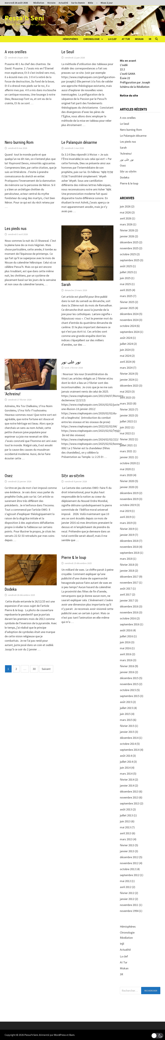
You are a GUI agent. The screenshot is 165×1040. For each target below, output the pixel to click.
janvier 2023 (127, 415)
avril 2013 (125, 833)
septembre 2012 (129, 875)
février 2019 (127, 529)
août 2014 (126, 755)
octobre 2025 (128, 254)
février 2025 (127, 302)
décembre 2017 (129, 576)
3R (150, 38)
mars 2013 (126, 839)
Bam (71, 1034)
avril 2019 (125, 517)
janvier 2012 (127, 899)
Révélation (38, 2)
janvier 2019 (127, 535)
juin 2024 (125, 350)
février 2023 (127, 409)
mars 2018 (126, 558)
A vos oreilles (15, 52)
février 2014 (127, 779)
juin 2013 (125, 821)
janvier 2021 (127, 457)
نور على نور (71, 362)
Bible (90, 2)
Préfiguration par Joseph (135, 82)
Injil (122, 943)
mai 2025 (125, 284)
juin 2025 (125, 278)
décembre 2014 (129, 738)
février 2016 (127, 666)
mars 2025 (126, 296)
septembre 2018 (129, 553)
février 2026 (127, 230)
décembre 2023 (129, 385)
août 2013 (126, 809)
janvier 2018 (127, 570)
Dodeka (11, 589)
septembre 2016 (129, 624)
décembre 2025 (129, 242)
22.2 (122, 69)
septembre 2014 (129, 750)
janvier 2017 (127, 600)
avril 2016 (125, 654)
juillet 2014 (126, 761)
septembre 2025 (129, 260)
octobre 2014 (128, 744)
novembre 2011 (129, 905)
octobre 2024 (128, 326)
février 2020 (127, 481)
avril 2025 (125, 290)
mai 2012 (125, 881)
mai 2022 (125, 433)
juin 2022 (125, 427)
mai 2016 (125, 648)
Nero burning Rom (19, 142)
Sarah (66, 284)
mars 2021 (126, 451)
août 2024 (126, 338)
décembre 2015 (129, 678)
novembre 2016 (129, 612)
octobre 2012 (128, 869)
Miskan (139, 38)
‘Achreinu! (12, 394)
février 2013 (127, 845)
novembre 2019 (129, 499)
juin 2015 (125, 714)
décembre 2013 (129, 791)
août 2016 (126, 630)
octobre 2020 (128, 463)
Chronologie (91, 38)
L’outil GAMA (127, 74)
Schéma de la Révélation (134, 87)
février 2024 (127, 373)
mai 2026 (125, 212)
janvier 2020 (127, 487)
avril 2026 (125, 218)
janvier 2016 (127, 672)
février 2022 (127, 439)
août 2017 (126, 588)
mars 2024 (126, 367)
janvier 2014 (127, 785)
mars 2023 (126, 403)
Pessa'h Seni (24, 17)
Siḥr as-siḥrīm (72, 475)
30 (34, 669)
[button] (157, 1035)
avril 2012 (125, 887)
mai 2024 (125, 356)
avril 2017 (125, 594)
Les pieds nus (15, 228)
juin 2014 (125, 767)
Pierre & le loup (73, 557)
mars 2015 (126, 720)
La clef (112, 38)
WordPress (60, 1034)
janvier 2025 (127, 308)
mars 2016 (126, 660)
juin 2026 (125, 206)
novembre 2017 (129, 582)
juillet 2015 (126, 708)
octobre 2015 (128, 690)
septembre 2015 (129, 696)
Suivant (46, 669)
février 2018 (127, 564)
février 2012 (127, 893)
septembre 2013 (129, 803)
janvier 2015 (127, 732)
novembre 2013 (129, 797)
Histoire (51, 2)
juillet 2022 (126, 421)
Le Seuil (67, 52)
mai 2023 (125, 391)
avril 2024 (125, 361)
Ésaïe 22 (125, 78)
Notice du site (129, 95)
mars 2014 (126, 773)
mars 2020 (126, 475)
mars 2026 (126, 224)
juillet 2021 (126, 445)
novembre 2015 (129, 684)
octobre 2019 (128, 505)
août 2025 (126, 266)
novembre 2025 (129, 248)
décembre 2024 (129, 314)
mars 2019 (126, 523)
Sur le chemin (78, 2)
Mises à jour (107, 2)
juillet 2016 (126, 636)
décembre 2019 (129, 493)
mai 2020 (125, 469)
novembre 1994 (129, 911)
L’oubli (124, 65)
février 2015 (127, 726)
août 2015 (126, 702)
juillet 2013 (126, 815)
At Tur (126, 38)
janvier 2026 (127, 236)
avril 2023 (125, 397)
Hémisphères (70, 38)
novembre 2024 (129, 320)
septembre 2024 (129, 332)
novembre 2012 (129, 863)
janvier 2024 (127, 379)
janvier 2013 (127, 851)
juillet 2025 (126, 272)
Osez (9, 475)
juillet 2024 (126, 344)
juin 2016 (125, 642)
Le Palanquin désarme (79, 142)
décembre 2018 (129, 541)
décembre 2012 (129, 857)
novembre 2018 (129, 547)
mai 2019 (125, 511)
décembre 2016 (129, 606)
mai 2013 (125, 827)
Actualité (63, 2)
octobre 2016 (128, 618)
